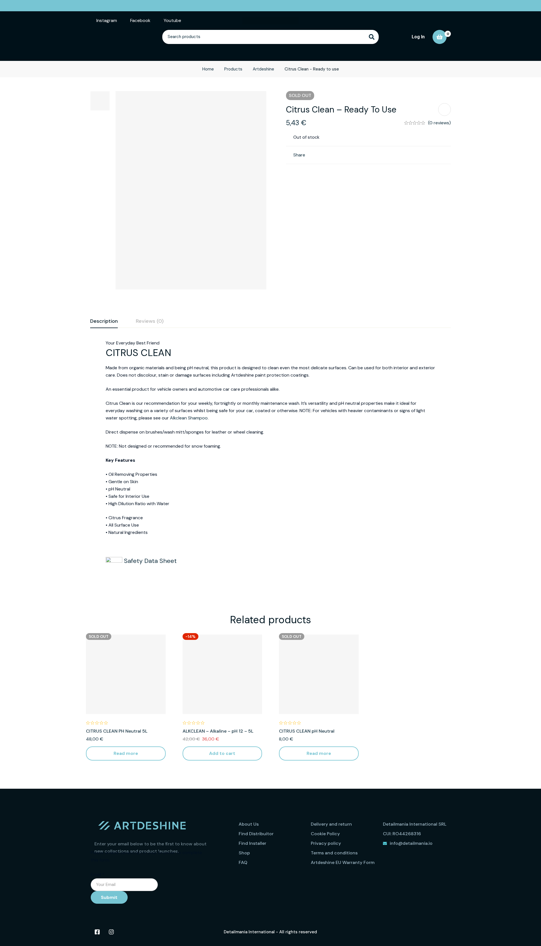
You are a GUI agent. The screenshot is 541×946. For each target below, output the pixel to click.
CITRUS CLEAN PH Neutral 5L (116, 731)
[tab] (104, 321)
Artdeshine (263, 69)
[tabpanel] (270, 463)
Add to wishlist (444, 109)
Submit (109, 897)
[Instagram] (111, 932)
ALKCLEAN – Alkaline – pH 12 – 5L (218, 731)
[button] (222, 753)
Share (299, 155)
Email (98, 875)
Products (233, 69)
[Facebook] (97, 932)
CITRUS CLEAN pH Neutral (306, 731)
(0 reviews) (439, 123)
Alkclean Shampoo (189, 418)
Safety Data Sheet (149, 561)
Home (208, 69)
